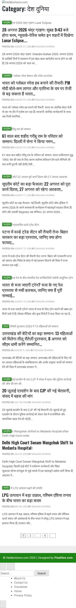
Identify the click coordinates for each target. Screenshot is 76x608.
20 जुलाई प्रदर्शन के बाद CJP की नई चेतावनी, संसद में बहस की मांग (36, 393)
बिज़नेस (6, 488)
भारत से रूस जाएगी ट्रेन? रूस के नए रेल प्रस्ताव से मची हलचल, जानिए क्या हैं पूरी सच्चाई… (32, 289)
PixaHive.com (63, 557)
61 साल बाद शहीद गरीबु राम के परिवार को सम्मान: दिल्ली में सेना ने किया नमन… (32, 138)
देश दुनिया (7, 22)
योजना (6, 326)
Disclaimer (20, 587)
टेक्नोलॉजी (7, 76)
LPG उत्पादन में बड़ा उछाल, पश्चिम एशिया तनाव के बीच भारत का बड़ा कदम (36, 497)
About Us (19, 578)
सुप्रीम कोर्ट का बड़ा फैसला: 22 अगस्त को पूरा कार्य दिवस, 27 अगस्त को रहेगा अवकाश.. (36, 186)
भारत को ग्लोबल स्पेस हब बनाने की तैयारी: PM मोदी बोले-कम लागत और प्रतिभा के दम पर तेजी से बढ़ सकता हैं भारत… (36, 87)
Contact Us (21, 582)
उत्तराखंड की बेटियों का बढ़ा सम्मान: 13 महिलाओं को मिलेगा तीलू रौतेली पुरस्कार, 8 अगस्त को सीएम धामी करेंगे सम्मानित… (37, 338)
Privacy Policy (23, 595)
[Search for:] (17, 573)
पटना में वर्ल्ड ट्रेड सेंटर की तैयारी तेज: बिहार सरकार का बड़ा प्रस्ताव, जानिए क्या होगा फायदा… (35, 236)
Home (18, 591)
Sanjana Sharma (45, 46)
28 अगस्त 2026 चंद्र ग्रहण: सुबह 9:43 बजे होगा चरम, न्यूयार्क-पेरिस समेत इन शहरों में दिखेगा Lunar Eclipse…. (37, 34)
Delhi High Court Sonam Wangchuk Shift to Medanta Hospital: (37, 445)
